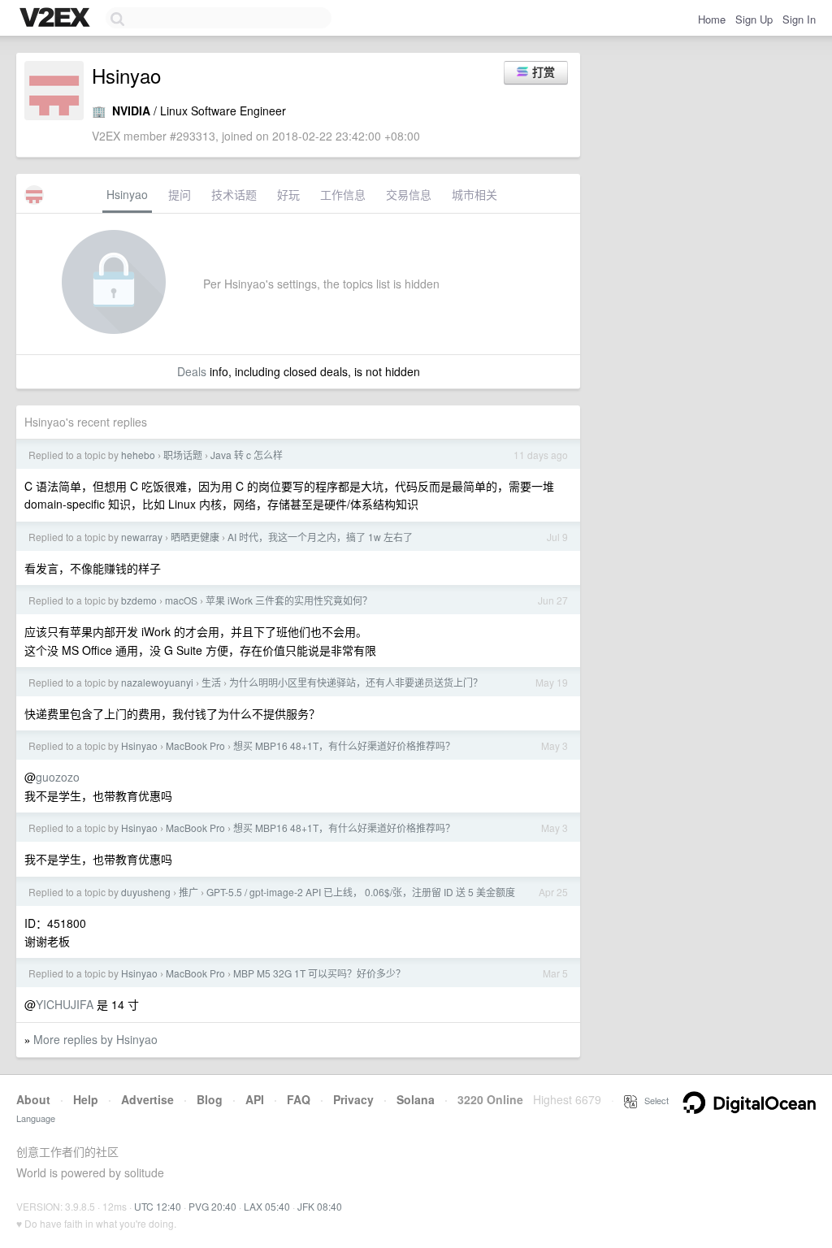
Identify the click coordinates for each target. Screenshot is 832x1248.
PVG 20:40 (212, 1206)
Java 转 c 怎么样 (246, 455)
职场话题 (182, 455)
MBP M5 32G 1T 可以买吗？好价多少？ (319, 973)
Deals (191, 371)
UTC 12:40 (157, 1206)
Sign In (799, 19)
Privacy (353, 1099)
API (254, 1099)
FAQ (298, 1099)
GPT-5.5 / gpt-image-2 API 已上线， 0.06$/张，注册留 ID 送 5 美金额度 (360, 892)
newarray (141, 537)
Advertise (147, 1099)
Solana (415, 1099)
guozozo (58, 777)
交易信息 (408, 194)
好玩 (288, 194)
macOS (181, 600)
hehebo (138, 455)
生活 (211, 682)
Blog (210, 1099)
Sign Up (754, 19)
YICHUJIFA (64, 1004)
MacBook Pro (195, 745)
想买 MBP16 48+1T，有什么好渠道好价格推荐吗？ (344, 745)
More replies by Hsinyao (95, 1039)
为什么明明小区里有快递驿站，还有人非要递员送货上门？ (356, 682)
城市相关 (474, 194)
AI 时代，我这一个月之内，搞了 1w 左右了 (320, 537)
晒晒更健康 (195, 537)
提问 (179, 194)
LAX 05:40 (267, 1206)
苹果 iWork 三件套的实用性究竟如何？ (289, 600)
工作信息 (343, 194)
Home (712, 19)
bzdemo (139, 600)
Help (85, 1099)
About (33, 1099)
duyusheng (146, 892)
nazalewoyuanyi (157, 682)
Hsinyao (127, 194)
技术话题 (234, 194)
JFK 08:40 (319, 1206)
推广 (188, 892)
